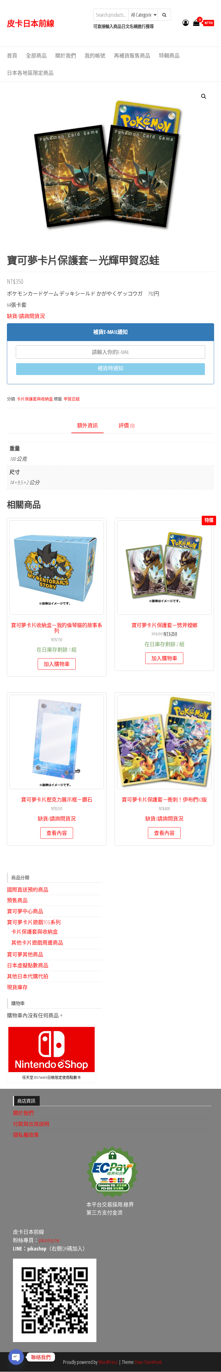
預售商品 (17, 900)
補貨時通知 (110, 368)
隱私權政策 (26, 1134)
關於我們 (65, 55)
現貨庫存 (17, 987)
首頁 (12, 55)
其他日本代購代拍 (27, 976)
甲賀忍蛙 (72, 398)
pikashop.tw (49, 1240)
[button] (204, 96)
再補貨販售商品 (132, 55)
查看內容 (56, 832)
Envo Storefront (148, 1361)
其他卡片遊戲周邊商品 (37, 942)
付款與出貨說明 (31, 1123)
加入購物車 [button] (57, 664)
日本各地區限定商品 (30, 72)
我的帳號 (95, 55)
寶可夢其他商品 (25, 954)
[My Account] (185, 22)
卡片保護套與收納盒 (35, 398)
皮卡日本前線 (30, 23)
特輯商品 (169, 55)
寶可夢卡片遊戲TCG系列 (34, 922)
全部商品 (36, 55)
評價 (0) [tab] (127, 425)
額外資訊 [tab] (87, 425)
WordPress (108, 1361)
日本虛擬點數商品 (27, 965)
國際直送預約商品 (27, 889)
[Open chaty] (16, 1357)
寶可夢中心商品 (25, 911)
